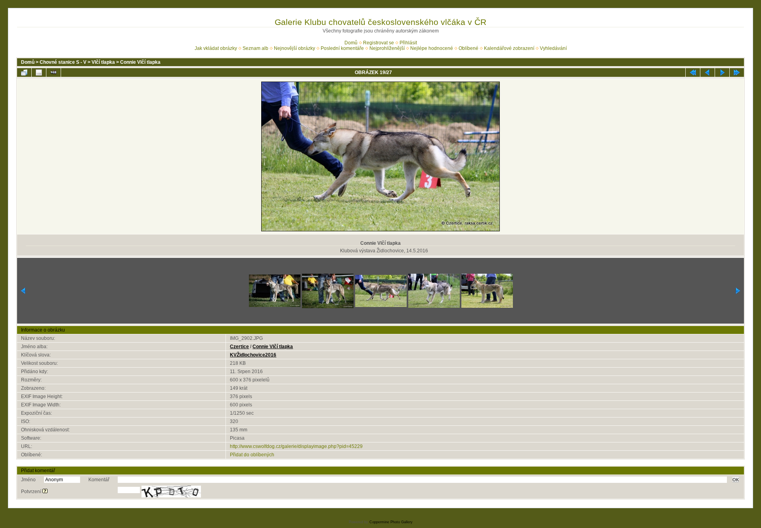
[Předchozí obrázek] (707, 72)
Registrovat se (378, 43)
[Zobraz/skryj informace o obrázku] (39, 72)
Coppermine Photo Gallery (391, 522)
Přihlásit (408, 43)
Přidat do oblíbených (252, 454)
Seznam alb (255, 48)
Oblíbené (468, 48)
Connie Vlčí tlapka (140, 62)
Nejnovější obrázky (294, 48)
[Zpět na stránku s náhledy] (24, 72)
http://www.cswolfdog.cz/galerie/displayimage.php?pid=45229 (296, 446)
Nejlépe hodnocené (431, 48)
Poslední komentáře (342, 48)
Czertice (239, 346)
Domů (351, 43)
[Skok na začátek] (693, 72)
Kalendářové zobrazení (509, 48)
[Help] (45, 491)
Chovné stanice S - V (63, 62)
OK (735, 479)
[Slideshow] (53, 72)
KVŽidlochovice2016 (253, 355)
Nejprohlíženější (387, 48)
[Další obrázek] (722, 72)
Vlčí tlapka (103, 62)
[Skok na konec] (737, 72)
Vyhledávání (553, 48)
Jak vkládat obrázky (216, 48)
